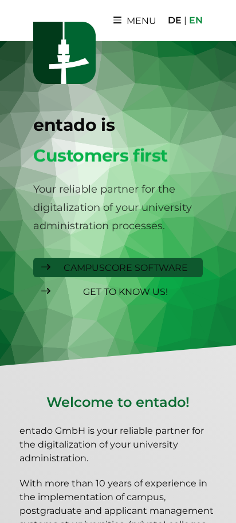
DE (175, 20)
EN (196, 20)
